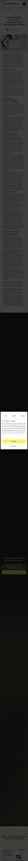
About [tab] (23, 415)
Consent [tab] (5, 415)
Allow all (14, 441)
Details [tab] (14, 415)
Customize (13, 446)
